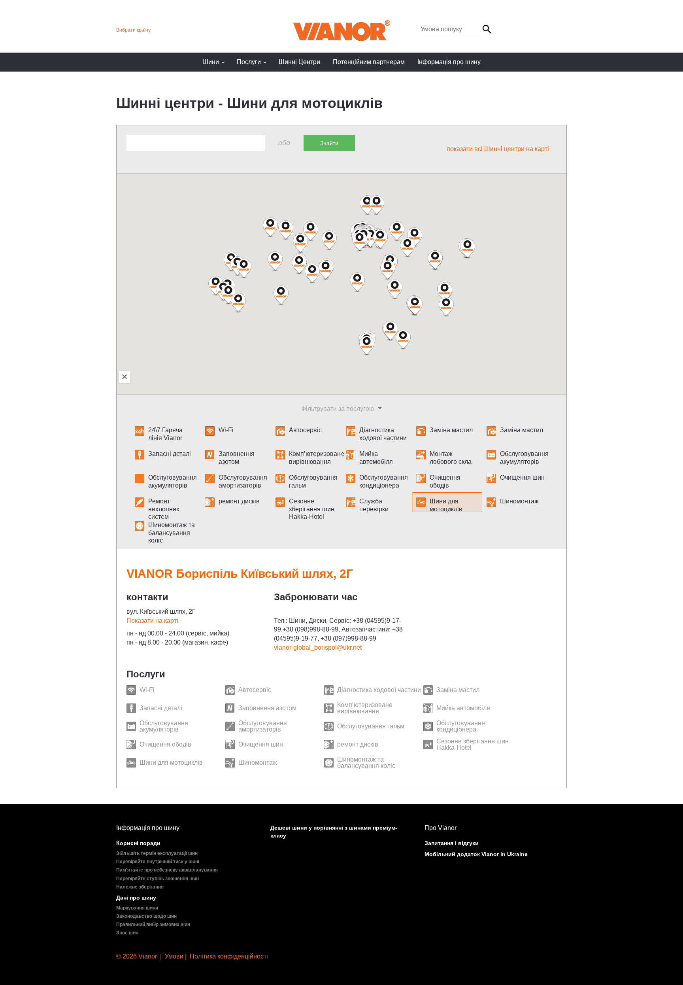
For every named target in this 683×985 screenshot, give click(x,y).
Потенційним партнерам (369, 62)
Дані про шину (136, 897)
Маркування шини (137, 908)
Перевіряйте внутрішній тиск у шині (157, 861)
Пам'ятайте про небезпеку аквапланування (167, 870)
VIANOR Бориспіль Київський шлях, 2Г (239, 573)
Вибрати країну (133, 30)
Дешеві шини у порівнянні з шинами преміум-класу (333, 831)
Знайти (329, 143)
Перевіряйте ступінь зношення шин (157, 878)
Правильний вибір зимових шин (153, 924)
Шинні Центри (299, 62)
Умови (174, 956)
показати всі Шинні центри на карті (498, 149)
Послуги (253, 62)
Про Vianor (441, 827)
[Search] (457, 29)
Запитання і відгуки (452, 843)
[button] (312, 274)
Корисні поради (138, 843)
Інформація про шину (449, 62)
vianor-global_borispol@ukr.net (318, 647)
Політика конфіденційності (229, 956)
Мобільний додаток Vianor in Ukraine (476, 854)
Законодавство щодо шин (146, 916)
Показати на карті (152, 620)
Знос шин (127, 933)
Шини (214, 62)
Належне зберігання (140, 887)
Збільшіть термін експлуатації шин (157, 853)
